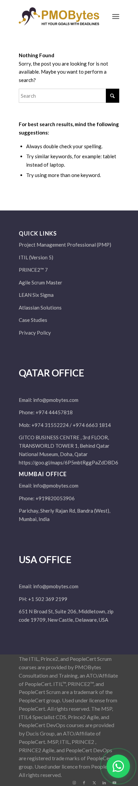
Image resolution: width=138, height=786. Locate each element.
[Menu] (115, 16)
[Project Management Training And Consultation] (59, 16)
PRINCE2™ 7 (33, 270)
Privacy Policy (35, 333)
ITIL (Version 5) (36, 257)
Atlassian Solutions (40, 307)
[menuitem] (115, 16)
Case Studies (33, 320)
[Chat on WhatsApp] (118, 766)
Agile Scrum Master (40, 282)
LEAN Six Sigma (36, 295)
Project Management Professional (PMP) (65, 245)
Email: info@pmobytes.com (48, 400)
